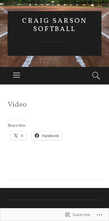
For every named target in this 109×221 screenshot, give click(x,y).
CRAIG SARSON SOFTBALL (54, 25)
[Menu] (16, 75)
